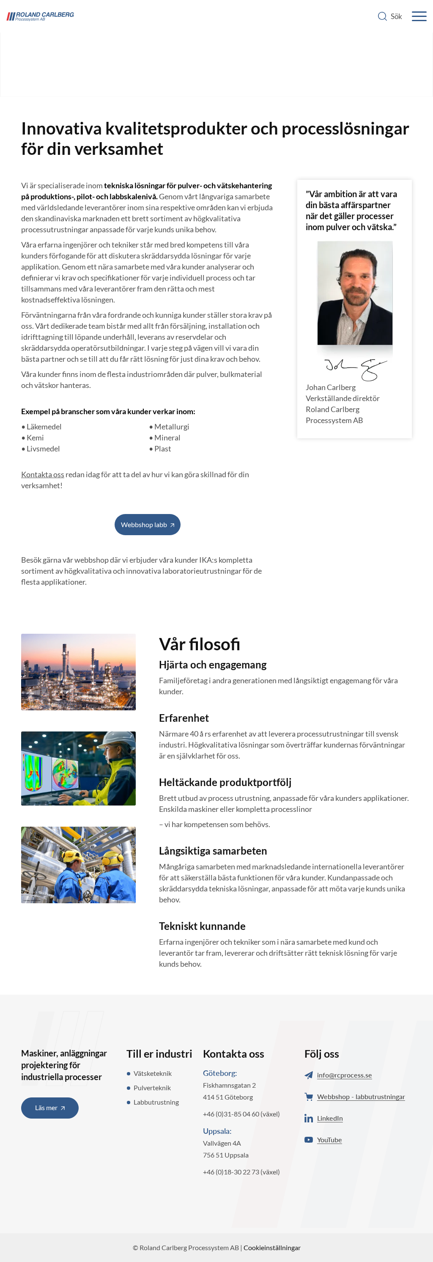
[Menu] (417, 16)
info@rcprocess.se (344, 1075)
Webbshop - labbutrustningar (361, 1096)
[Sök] (390, 16)
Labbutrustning (156, 1102)
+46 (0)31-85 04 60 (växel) (241, 1114)
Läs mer (46, 1107)
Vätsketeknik (153, 1073)
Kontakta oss (42, 474)
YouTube (329, 1140)
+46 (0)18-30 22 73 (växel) (241, 1172)
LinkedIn (330, 1118)
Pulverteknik (152, 1087)
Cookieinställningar (272, 1247)
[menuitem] (390, 16)
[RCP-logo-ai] (40, 17)
